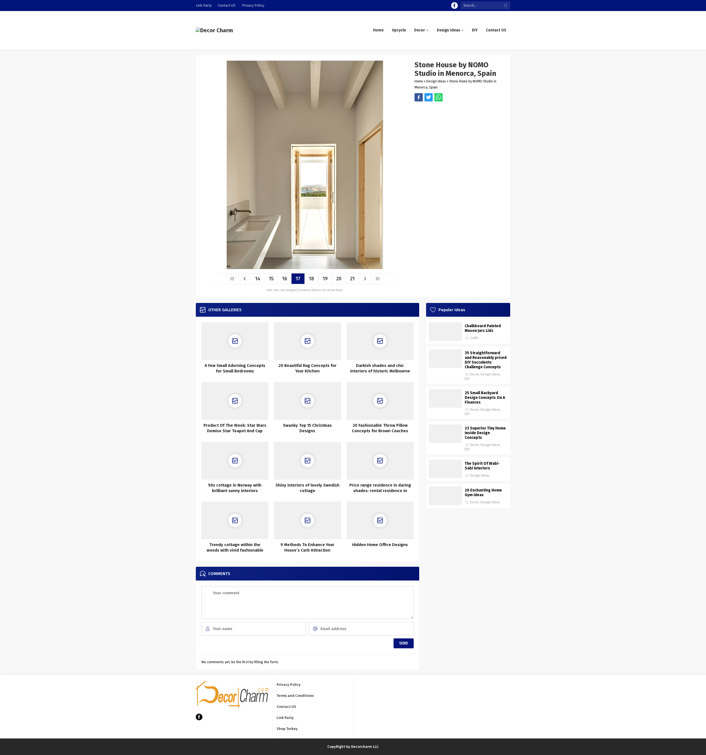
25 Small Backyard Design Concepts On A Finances (485, 398)
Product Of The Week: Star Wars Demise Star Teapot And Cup (235, 428)
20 (338, 279)
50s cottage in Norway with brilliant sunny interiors (234, 488)
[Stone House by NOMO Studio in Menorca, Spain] (305, 267)
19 (325, 279)
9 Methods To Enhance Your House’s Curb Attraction (307, 547)
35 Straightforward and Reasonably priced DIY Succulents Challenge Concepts (486, 360)
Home (418, 81)
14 (257, 279)
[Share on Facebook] (418, 97)
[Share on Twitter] (438, 97)
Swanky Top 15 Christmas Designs (307, 428)
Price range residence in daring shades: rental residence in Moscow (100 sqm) (380, 491)
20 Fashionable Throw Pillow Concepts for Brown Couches (380, 428)
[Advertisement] (459, 140)
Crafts (474, 338)
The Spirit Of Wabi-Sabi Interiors (482, 466)
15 (271, 279)
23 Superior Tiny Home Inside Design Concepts (485, 433)
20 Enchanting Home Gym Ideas (483, 492)
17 (298, 279)
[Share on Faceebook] (428, 97)
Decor (474, 374)
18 (311, 279)
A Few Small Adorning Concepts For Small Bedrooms (235, 368)
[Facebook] (454, 5)
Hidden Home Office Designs (380, 544)
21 (352, 279)
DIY (467, 379)
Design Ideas (436, 81)
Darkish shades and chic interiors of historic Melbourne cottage (380, 371)
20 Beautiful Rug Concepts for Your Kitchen (307, 368)
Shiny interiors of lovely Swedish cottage (307, 488)
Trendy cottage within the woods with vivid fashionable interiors (235, 550)
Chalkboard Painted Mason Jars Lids (483, 328)
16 (284, 279)
